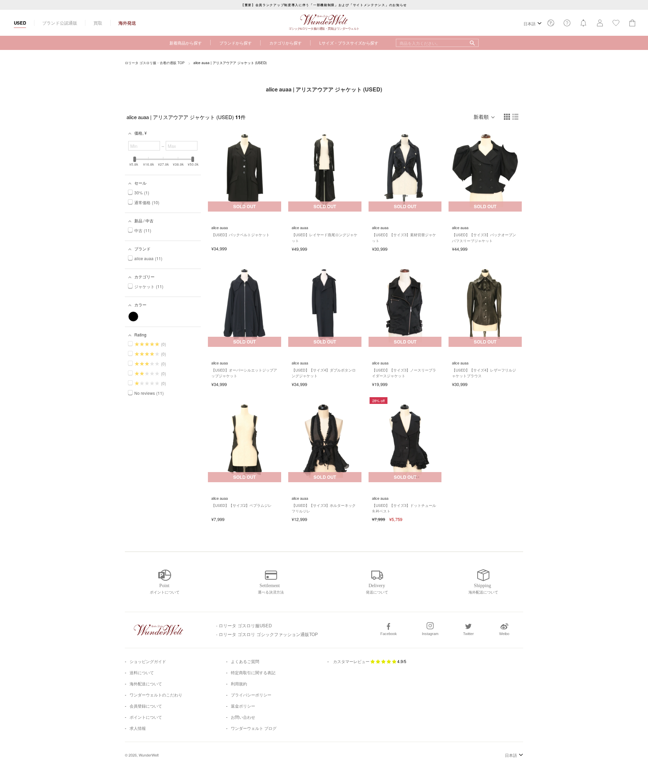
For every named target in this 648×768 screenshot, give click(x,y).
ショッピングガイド (148, 661)
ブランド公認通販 (59, 23)
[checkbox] (133, 316)
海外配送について (146, 683)
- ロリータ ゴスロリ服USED (244, 625)
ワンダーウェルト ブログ (253, 728)
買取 (97, 23)
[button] (507, 117)
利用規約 (239, 683)
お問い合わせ (243, 717)
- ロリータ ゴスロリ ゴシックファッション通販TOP (267, 634)
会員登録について (146, 706)
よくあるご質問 (245, 661)
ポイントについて (146, 717)
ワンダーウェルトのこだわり (156, 694)
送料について (142, 672)
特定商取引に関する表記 (253, 672)
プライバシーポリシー (251, 694)
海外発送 (127, 23)
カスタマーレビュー (351, 661)
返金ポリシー (243, 706)
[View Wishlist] (551, 24)
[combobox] (437, 43)
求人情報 (138, 728)
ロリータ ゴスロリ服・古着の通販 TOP (155, 62)
